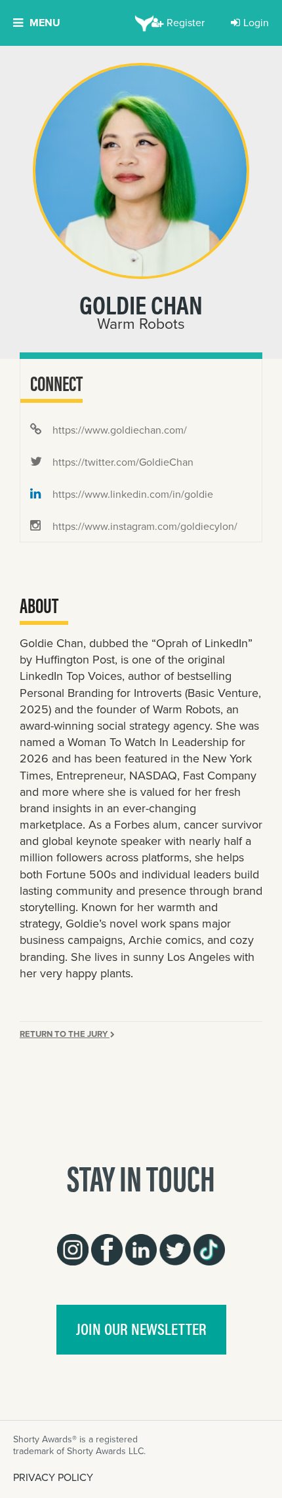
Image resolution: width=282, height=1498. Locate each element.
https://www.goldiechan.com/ (118, 430)
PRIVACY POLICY (53, 1477)
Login (256, 22)
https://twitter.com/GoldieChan (121, 462)
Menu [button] (45, 22)
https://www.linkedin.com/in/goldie (131, 494)
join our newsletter (141, 1328)
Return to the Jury (65, 1034)
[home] (141, 23)
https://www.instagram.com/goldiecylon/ (143, 526)
